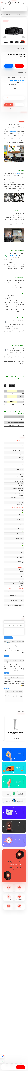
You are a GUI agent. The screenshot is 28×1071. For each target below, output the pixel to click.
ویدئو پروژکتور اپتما (21, 80)
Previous (23, 37)
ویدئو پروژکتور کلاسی (13, 80)
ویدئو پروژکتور (12, 131)
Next (4, 37)
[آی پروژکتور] (14, 3)
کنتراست (19, 173)
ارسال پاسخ (6, 655)
